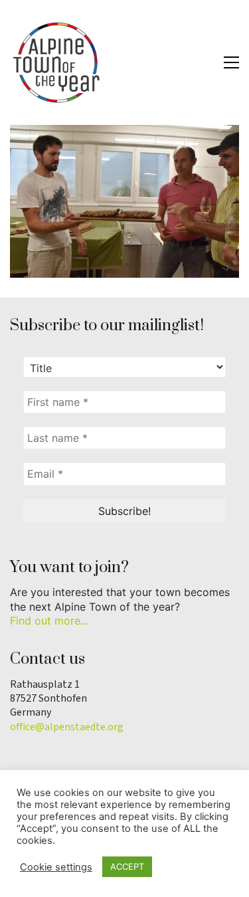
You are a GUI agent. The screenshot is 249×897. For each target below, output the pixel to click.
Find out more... (49, 620)
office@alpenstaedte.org (67, 727)
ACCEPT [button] (127, 866)
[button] (231, 62)
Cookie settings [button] (56, 867)
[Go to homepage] (56, 62)
